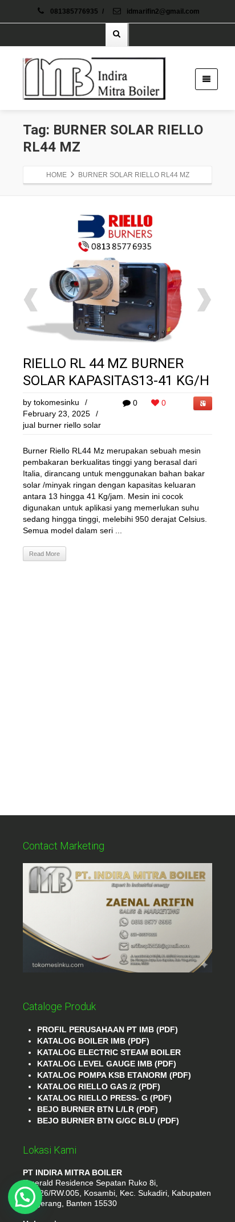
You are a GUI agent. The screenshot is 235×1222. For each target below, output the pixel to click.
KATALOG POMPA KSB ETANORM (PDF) (114, 1075)
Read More (44, 553)
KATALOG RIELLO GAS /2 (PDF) (98, 1086)
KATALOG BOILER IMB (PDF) (93, 1040)
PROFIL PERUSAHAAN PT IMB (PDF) (107, 1029)
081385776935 (74, 11)
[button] (25, 1197)
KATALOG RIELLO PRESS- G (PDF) (104, 1097)
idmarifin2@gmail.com (162, 11)
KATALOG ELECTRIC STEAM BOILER (109, 1052)
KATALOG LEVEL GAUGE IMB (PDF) (106, 1063)
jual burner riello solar (62, 425)
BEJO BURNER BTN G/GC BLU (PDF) (108, 1120)
